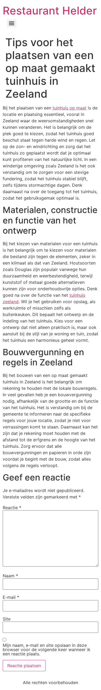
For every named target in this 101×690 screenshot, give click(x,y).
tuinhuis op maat (69, 108)
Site (7, 619)
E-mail (11, 597)
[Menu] (11, 23)
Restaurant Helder (50, 10)
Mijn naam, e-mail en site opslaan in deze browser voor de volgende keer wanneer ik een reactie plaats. (46, 649)
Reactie (12, 507)
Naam (10, 576)
